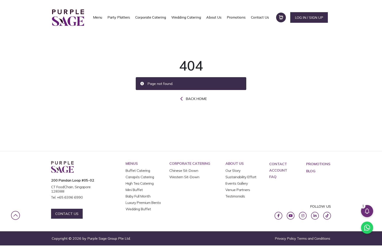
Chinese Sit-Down (183, 170)
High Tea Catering (140, 183)
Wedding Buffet (138, 209)
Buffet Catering (138, 170)
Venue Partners (237, 190)
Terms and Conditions (313, 238)
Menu (97, 17)
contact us (66, 213)
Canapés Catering (140, 177)
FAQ (273, 176)
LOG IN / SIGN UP (309, 17)
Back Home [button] (196, 98)
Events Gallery (236, 183)
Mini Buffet (134, 190)
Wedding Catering (186, 17)
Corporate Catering (150, 17)
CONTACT (278, 164)
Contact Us (260, 17)
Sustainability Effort (240, 177)
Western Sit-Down (184, 177)
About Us (214, 17)
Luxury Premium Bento (143, 202)
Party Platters (118, 17)
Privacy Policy (285, 238)
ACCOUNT (278, 170)
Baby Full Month (138, 196)
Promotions (236, 17)
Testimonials (235, 196)
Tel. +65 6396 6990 (67, 197)
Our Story (233, 170)
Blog (310, 171)
